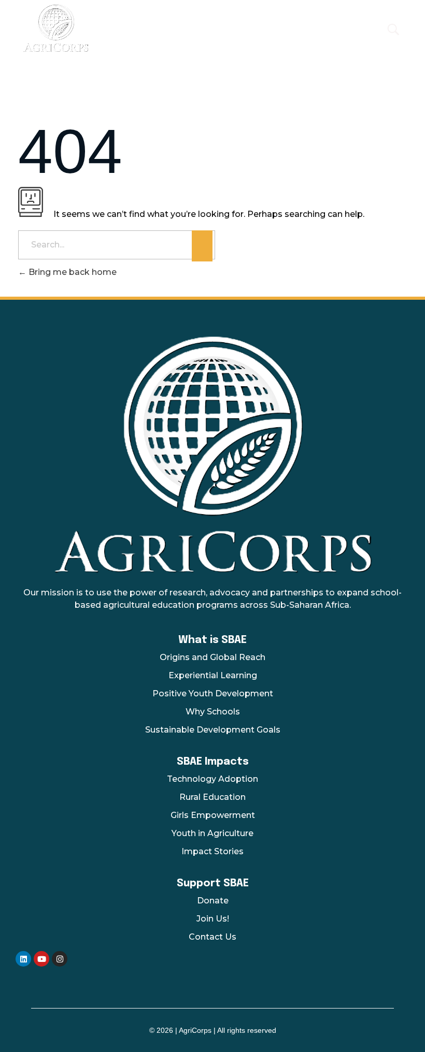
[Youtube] (41, 959)
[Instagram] (59, 959)
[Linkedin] (23, 959)
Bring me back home (71, 272)
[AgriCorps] (176, 28)
